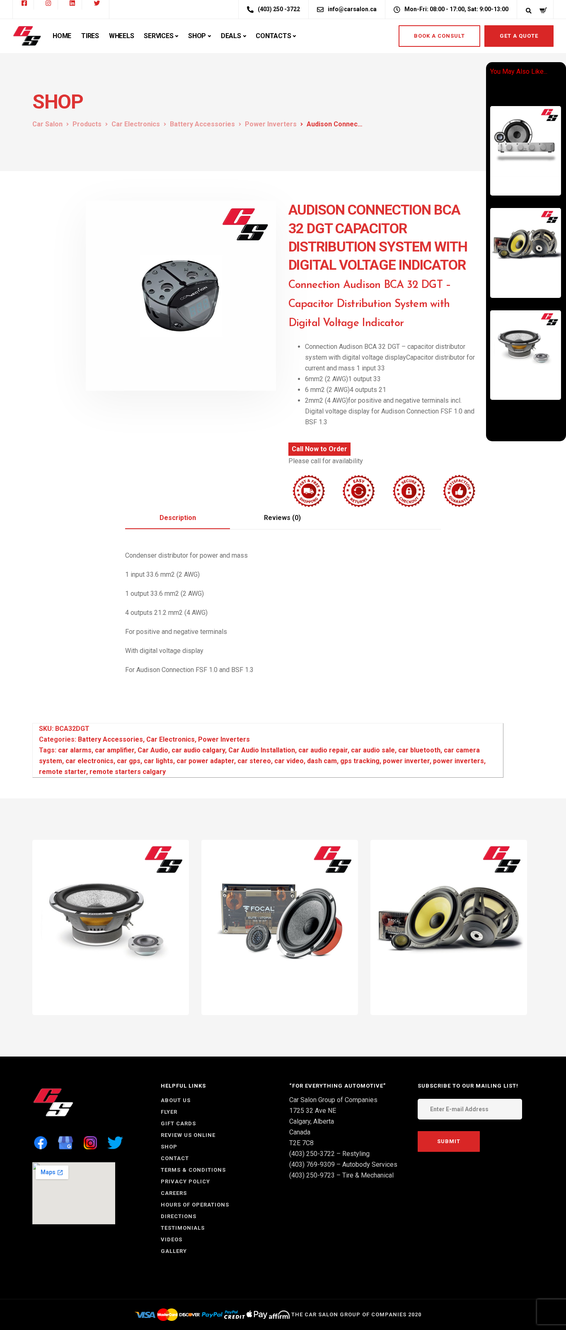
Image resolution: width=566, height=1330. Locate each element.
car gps (128, 761)
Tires (90, 36)
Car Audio (515, 174)
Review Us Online (188, 1135)
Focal (549, 384)
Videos (171, 1239)
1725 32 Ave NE (312, 1111)
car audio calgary (198, 750)
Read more (531, 180)
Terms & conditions (193, 1170)
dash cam (322, 761)
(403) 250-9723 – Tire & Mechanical (341, 1175)
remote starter (62, 772)
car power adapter (205, 761)
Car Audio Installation (261, 750)
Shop (197, 36)
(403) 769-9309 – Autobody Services (343, 1164)
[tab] (177, 518)
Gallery (174, 1251)
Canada (299, 1132)
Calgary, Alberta (311, 1121)
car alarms (75, 750)
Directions (178, 1216)
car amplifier (114, 750)
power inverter (406, 761)
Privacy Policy (185, 1181)
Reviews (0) (282, 518)
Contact (175, 1158)
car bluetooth (419, 750)
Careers (174, 1193)
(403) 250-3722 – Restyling (329, 1154)
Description (178, 518)
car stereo (254, 761)
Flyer (169, 1112)
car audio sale (373, 750)
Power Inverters (224, 739)
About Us (176, 1100)
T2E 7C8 (301, 1143)
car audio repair (323, 750)
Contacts (273, 36)
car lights (158, 761)
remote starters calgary (127, 772)
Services (158, 36)
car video (289, 761)
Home (62, 36)
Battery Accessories (110, 739)
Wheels (121, 36)
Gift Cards (178, 1123)
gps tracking (360, 761)
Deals (231, 36)
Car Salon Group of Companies (333, 1100)
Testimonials (183, 1228)
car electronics (89, 761)
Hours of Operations (195, 1205)
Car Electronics (522, 169)
